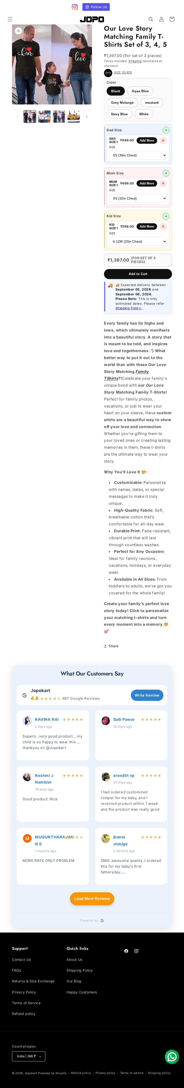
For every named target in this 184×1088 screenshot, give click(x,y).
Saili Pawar (124, 719)
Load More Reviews (92, 899)
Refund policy (23, 1014)
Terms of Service (26, 1003)
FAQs (16, 970)
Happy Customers (82, 992)
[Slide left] (17, 116)
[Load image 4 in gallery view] (74, 116)
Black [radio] (115, 91)
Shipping (135, 61)
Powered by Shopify (52, 1073)
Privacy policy (105, 1073)
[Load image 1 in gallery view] (30, 116)
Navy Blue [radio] (119, 114)
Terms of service (132, 1073)
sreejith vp (124, 775)
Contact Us (21, 959)
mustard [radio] (152, 102)
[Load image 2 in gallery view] (44, 116)
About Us (74, 959)
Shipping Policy (128, 308)
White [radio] (144, 114)
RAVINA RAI (47, 719)
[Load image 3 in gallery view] (59, 116)
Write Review (147, 695)
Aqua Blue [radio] (140, 91)
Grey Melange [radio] (122, 102)
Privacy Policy (24, 992)
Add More (147, 140)
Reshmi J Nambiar (44, 779)
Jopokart (40, 690)
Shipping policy (159, 1073)
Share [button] (114, 646)
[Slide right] (86, 116)
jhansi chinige (120, 840)
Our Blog (74, 981)
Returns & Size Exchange (33, 981)
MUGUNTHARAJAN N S (47, 840)
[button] (10, 19)
